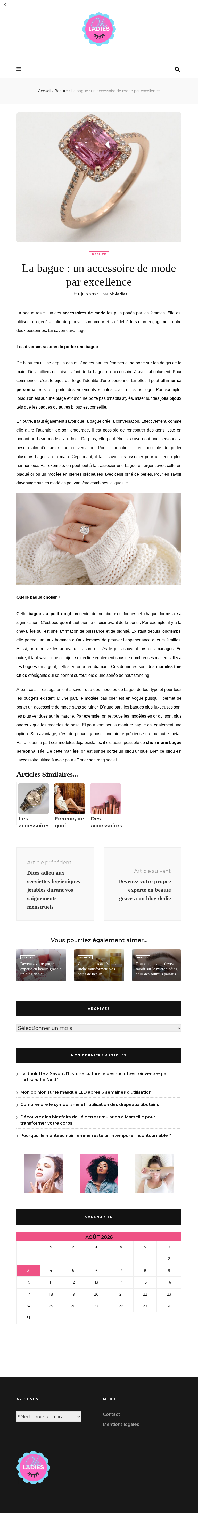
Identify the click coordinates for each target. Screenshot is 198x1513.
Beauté (99, 254)
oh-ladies (118, 294)
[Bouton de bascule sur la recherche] (177, 69)
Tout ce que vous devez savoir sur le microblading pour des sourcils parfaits (157, 969)
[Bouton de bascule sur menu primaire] (19, 69)
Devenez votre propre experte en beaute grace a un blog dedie (40, 969)
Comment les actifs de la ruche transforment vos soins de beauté (97, 969)
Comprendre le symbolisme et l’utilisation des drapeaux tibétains (89, 1104)
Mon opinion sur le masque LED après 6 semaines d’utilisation (85, 1092)
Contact (111, 1414)
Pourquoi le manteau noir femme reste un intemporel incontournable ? (95, 1135)
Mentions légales (121, 1424)
